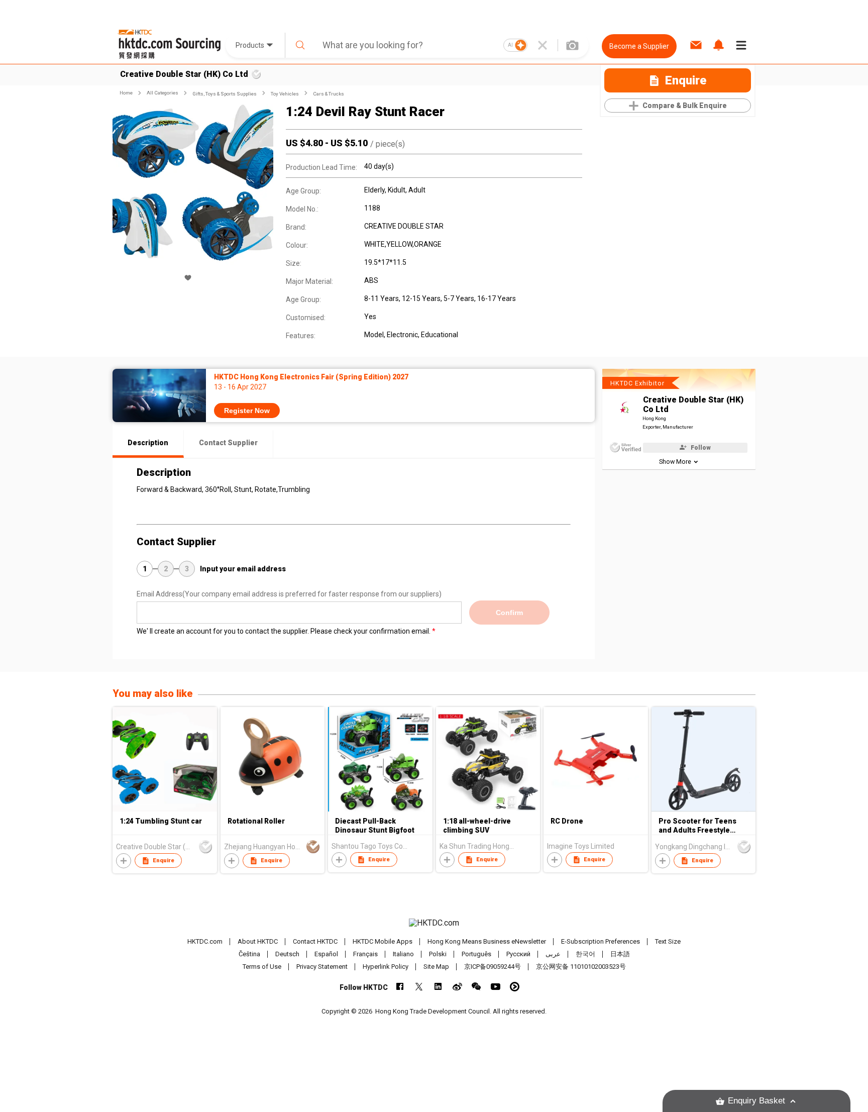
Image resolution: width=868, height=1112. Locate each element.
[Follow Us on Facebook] (400, 986)
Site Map (436, 966)
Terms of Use (262, 966)
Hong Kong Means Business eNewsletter (486, 941)
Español (326, 954)
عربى (553, 954)
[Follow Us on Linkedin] (438, 986)
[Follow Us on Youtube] (495, 986)
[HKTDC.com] (434, 923)
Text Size (668, 941)
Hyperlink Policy (385, 966)
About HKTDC (258, 941)
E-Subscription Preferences (600, 941)
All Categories (162, 92)
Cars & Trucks (328, 93)
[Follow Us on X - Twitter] (419, 986)
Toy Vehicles (285, 93)
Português (476, 954)
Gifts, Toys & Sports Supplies (224, 93)
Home (126, 92)
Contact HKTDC (315, 941)
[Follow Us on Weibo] (457, 986)
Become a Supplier (639, 46)
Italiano (403, 954)
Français (365, 954)
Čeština (249, 954)
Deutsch (287, 954)
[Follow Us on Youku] (514, 986)
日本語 (620, 954)
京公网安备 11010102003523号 (581, 966)
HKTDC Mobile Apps (382, 941)
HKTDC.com (205, 941)
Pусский (518, 954)
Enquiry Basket (756, 1100)
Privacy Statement (322, 966)
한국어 (585, 954)
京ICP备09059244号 (492, 966)
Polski (438, 954)
